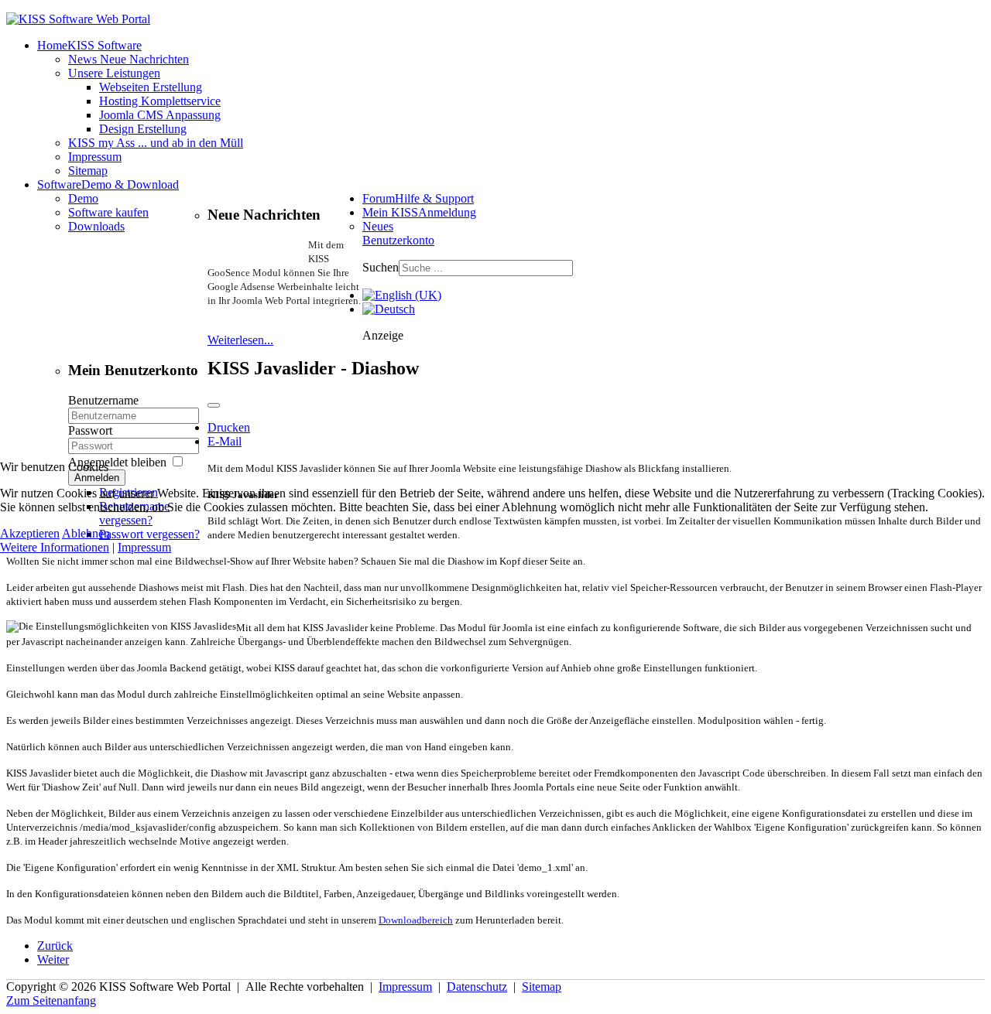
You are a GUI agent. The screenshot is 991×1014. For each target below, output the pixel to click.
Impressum (144, 547)
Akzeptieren (30, 533)
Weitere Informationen (54, 547)
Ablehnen (86, 533)
